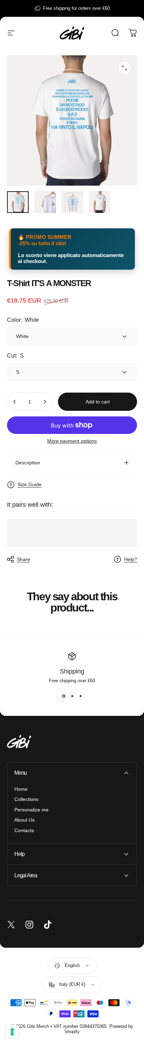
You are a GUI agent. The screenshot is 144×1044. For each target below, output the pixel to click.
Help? (130, 559)
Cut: (15, 356)
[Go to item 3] (72, 202)
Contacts (24, 830)
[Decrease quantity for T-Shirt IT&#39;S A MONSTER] (14, 401)
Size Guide (29, 484)
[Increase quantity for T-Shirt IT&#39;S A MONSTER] (44, 401)
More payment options (72, 441)
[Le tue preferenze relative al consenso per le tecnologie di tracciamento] (12, 1031)
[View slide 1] (63, 696)
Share (23, 559)
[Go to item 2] (45, 202)
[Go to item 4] (99, 202)
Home (21, 789)
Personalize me (31, 810)
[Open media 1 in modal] (124, 68)
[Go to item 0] (18, 202)
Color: (23, 320)
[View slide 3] (80, 696)
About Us (24, 820)
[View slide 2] (72, 696)
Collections (26, 799)
